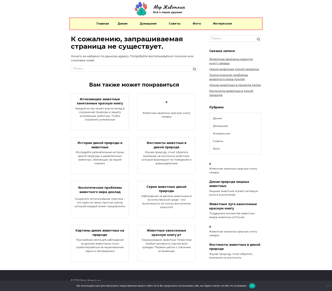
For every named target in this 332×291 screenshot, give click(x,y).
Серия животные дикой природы (166, 189)
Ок (252, 285)
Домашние (148, 23)
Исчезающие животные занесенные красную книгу (100, 101)
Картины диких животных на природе (100, 233)
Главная (102, 23)
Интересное (222, 23)
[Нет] (327, 286)
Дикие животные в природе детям (235, 85)
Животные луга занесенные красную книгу (233, 206)
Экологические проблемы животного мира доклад (100, 190)
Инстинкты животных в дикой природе (166, 145)
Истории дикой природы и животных (99, 145)
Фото (197, 23)
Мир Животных (169, 7)
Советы (175, 23)
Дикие (123, 23)
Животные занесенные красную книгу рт (166, 233)
